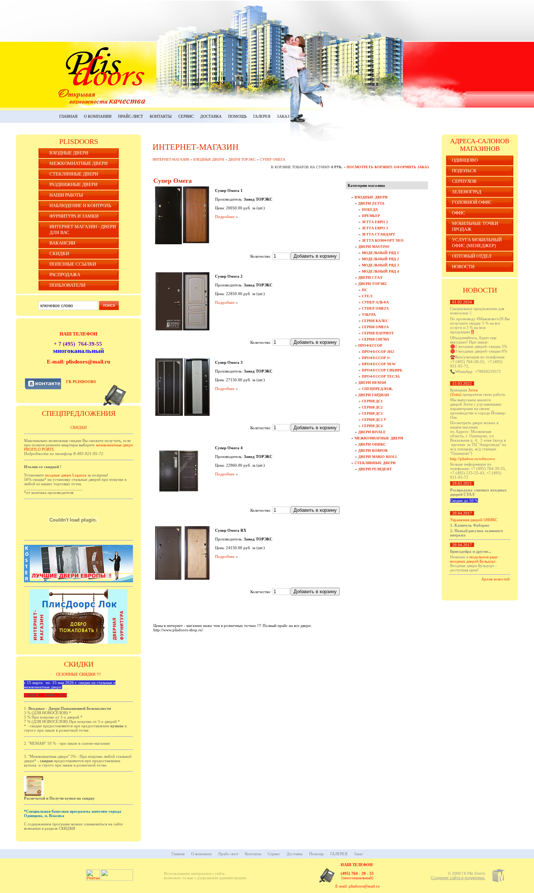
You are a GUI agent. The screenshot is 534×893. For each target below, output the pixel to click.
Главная (68, 116)
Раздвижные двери (73, 184)
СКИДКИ (59, 253)
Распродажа (64, 274)
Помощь (237, 116)
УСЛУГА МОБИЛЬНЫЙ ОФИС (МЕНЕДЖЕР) (477, 242)
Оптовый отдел (471, 256)
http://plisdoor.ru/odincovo (472, 458)
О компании (98, 116)
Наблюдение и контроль (80, 205)
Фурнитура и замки (73, 216)
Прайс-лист (130, 116)
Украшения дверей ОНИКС (473, 520)
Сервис (186, 116)
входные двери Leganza (65, 475)
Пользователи (67, 285)
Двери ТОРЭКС (242, 159)
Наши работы (66, 195)
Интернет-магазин (171, 159)
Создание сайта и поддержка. (458, 878)
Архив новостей (495, 579)
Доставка (211, 116)
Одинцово (465, 160)
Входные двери (68, 153)
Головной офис (472, 202)
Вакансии (62, 243)
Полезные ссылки (72, 264)
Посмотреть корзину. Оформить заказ (388, 167)
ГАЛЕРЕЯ (261, 116)
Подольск (464, 170)
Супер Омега (272, 159)
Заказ (283, 116)
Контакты (161, 116)
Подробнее (225, 216)
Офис (458, 213)
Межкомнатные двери (78, 163)
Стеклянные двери (73, 174)
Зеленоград (466, 191)
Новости (463, 266)
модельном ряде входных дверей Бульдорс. (474, 559)
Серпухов (464, 181)
